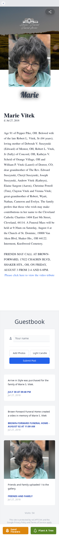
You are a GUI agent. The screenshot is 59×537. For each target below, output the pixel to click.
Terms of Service (38, 522)
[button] (29, 459)
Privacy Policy (20, 522)
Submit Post (29, 360)
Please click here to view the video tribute (29, 275)
